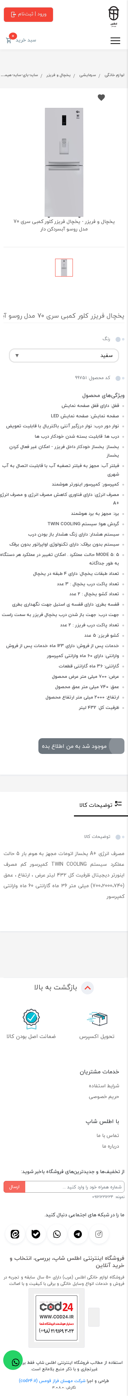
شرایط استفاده (104, 1085)
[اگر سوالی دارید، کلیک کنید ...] (13, 1360)
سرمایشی (87, 74)
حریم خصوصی (104, 1096)
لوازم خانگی (114, 74)
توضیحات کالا (95, 805)
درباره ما (110, 1146)
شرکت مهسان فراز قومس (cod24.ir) (52, 1381)
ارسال (14, 1187)
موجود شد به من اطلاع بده (74, 746)
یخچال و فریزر (59, 74)
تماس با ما (107, 1135)
